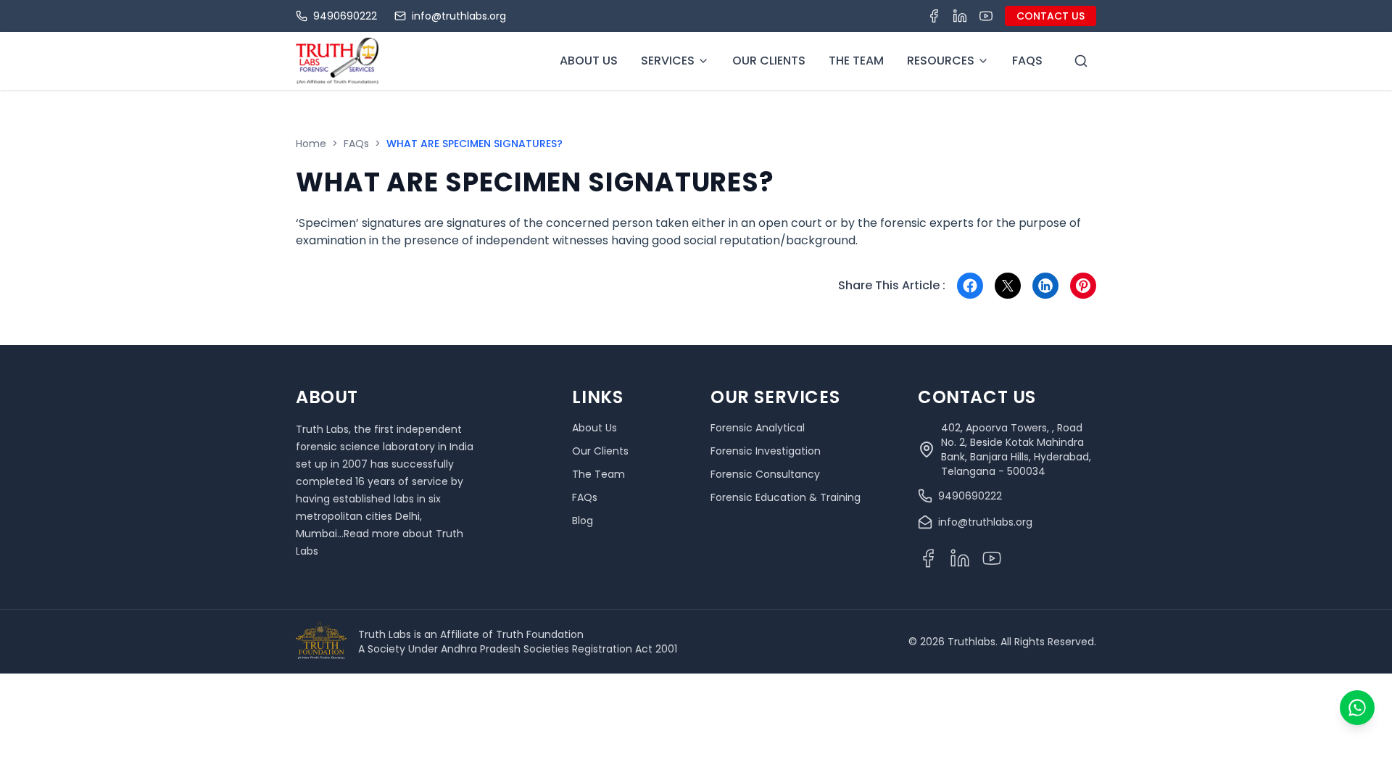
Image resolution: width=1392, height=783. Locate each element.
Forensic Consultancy (765, 474)
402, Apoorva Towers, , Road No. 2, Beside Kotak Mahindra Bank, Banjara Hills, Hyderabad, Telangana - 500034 (1016, 449)
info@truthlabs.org (459, 16)
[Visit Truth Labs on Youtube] (986, 16)
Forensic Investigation (765, 451)
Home (311, 143)
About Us (589, 60)
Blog (582, 520)
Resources (940, 60)
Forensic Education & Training (785, 497)
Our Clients (768, 60)
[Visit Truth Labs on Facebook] (934, 16)
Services (668, 60)
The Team (856, 60)
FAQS (1027, 60)
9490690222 (345, 16)
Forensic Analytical (757, 427)
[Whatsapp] (1357, 707)
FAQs (356, 143)
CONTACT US (1050, 16)
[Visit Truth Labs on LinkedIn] (960, 16)
